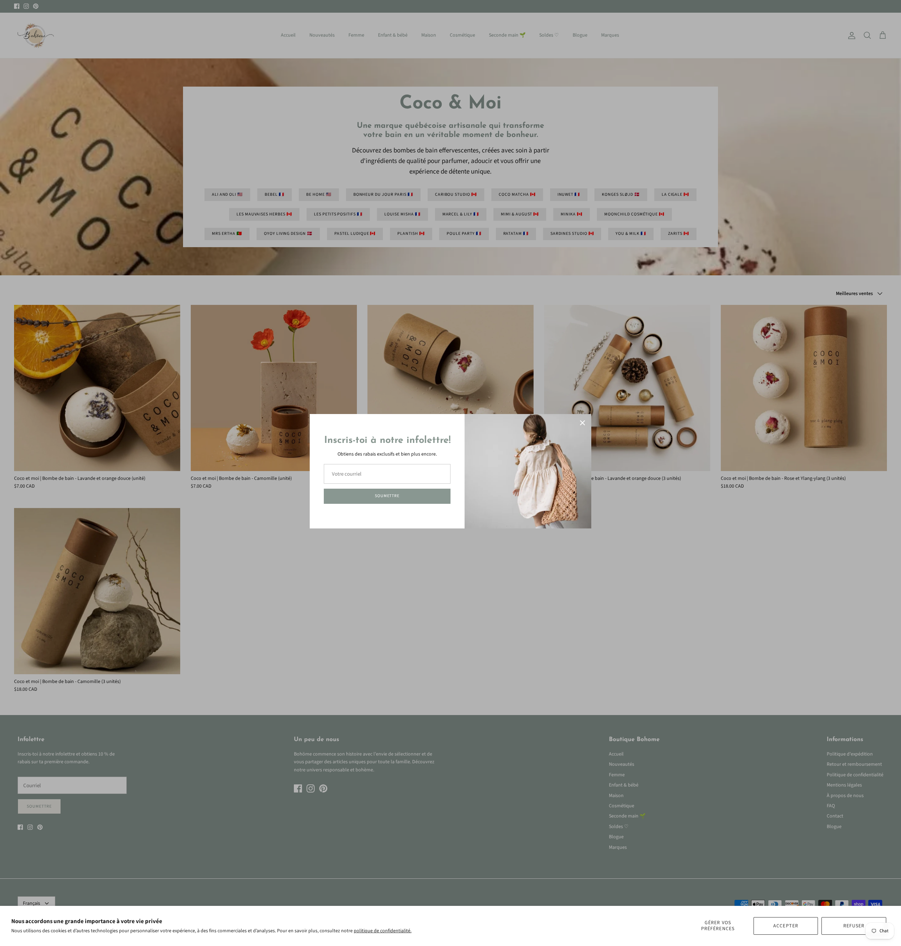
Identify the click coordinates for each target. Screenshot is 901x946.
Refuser (854, 925)
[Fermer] (582, 423)
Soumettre (387, 496)
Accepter (785, 925)
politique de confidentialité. (382, 930)
